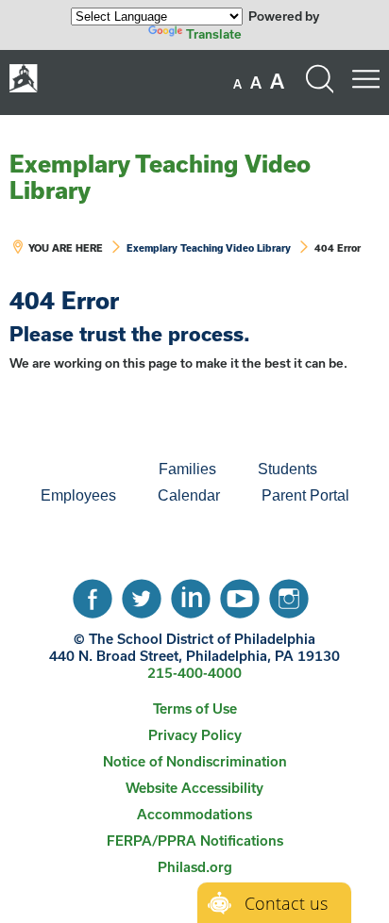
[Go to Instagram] (289, 594)
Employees (78, 495)
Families (187, 469)
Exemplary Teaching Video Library (160, 177)
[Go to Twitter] (142, 594)
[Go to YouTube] (240, 594)
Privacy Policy (195, 735)
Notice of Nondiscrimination (195, 761)
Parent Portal (305, 495)
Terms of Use (195, 708)
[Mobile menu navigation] (365, 79)
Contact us (286, 903)
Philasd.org (195, 867)
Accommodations (194, 814)
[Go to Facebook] (92, 594)
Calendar (189, 495)
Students (287, 469)
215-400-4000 (194, 673)
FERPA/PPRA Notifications (195, 840)
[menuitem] (73, 469)
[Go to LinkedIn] (191, 594)
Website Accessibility (194, 788)
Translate (214, 33)
